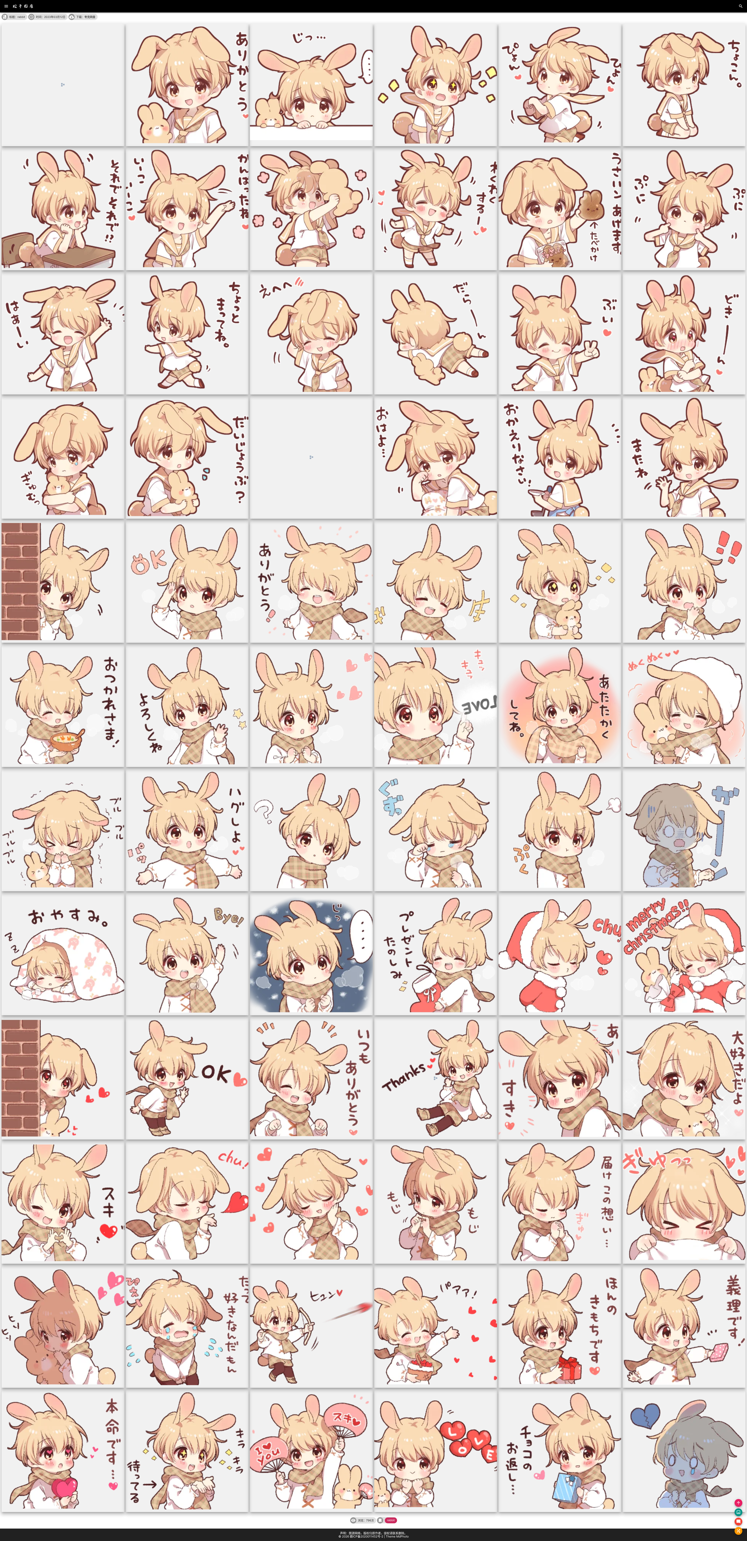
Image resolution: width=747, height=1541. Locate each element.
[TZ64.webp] (435, 1326)
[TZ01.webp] (63, 85)
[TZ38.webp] (187, 830)
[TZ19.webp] (63, 457)
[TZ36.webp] (684, 705)
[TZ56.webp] (187, 1202)
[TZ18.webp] (684, 333)
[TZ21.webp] (311, 457)
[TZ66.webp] (684, 1326)
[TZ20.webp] (187, 457)
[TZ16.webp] (435, 333)
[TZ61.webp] (63, 1326)
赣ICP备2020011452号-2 (366, 1536)
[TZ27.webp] (311, 581)
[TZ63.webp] (311, 1326)
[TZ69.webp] (311, 1450)
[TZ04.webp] (435, 85)
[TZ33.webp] (311, 705)
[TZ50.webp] (187, 1078)
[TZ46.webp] (435, 954)
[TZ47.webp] (560, 954)
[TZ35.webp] (560, 705)
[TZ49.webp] (63, 1078)
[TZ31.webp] (63, 705)
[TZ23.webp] (560, 457)
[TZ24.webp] (684, 457)
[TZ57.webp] (311, 1202)
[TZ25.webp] (63, 581)
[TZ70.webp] (435, 1450)
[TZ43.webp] (63, 954)
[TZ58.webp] (435, 1202)
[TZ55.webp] (63, 1202)
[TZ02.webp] (187, 85)
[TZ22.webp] (435, 457)
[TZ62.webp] (187, 1326)
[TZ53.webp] (560, 1078)
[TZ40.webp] (435, 830)
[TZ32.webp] (187, 705)
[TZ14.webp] (187, 333)
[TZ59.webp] (560, 1202)
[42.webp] (684, 830)
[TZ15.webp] (311, 333)
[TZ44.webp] (187, 954)
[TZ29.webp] (560, 581)
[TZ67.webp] (63, 1450)
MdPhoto (402, 1536)
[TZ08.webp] (187, 209)
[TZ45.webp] (311, 954)
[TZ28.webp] (435, 581)
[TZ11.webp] (560, 209)
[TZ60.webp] (684, 1202)
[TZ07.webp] (63, 209)
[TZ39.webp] (311, 830)
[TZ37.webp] (63, 830)
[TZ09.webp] (311, 209)
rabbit (391, 1520)
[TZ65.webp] (560, 1326)
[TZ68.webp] (187, 1450)
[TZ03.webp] (311, 85)
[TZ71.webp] (560, 1450)
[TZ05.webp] (560, 85)
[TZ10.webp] (435, 209)
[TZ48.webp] (684, 954)
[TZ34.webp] (435, 705)
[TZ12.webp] (684, 209)
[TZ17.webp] (560, 333)
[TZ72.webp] (684, 1450)
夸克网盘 (89, 16)
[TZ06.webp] (684, 85)
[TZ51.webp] (311, 1078)
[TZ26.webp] (187, 581)
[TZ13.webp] (63, 333)
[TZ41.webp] (560, 830)
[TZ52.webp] (435, 1078)
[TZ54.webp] (684, 1078)
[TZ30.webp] (684, 581)
